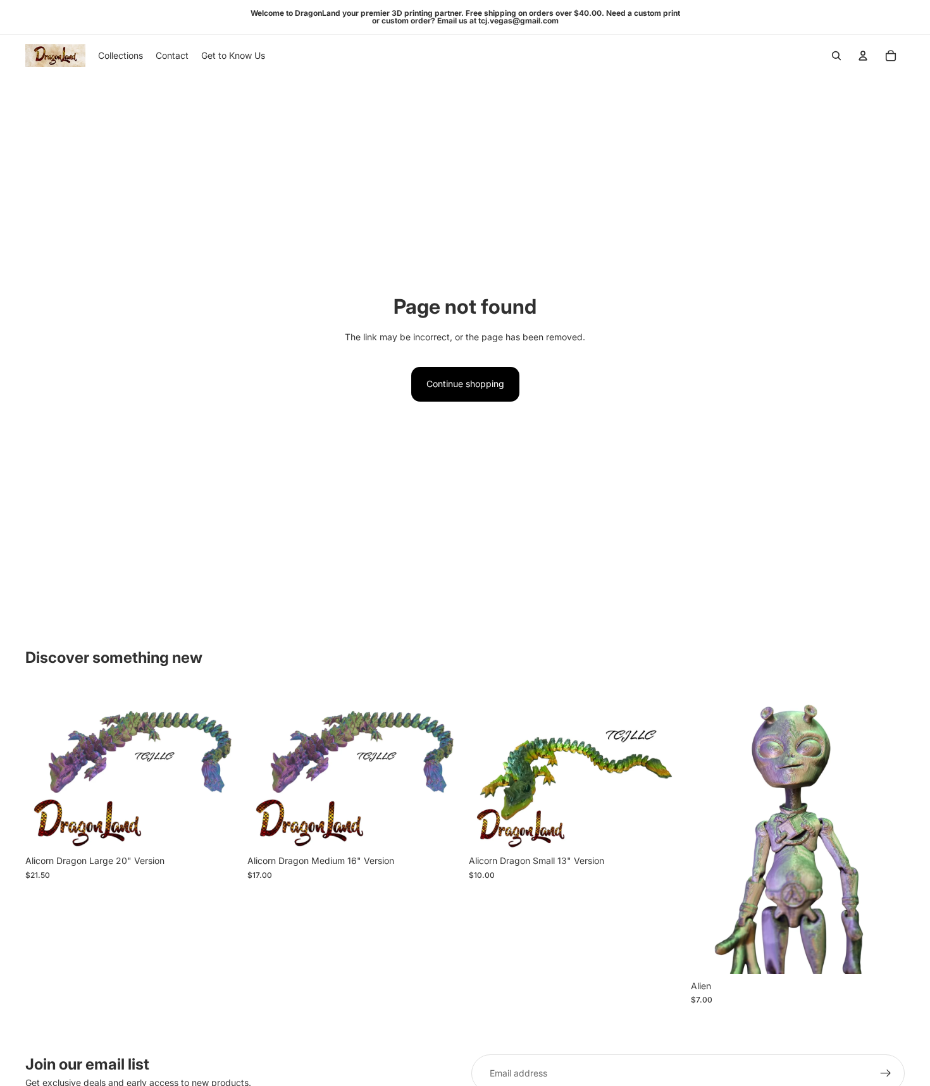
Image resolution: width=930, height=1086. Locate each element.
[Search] (836, 56)
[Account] (863, 56)
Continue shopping (465, 383)
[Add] (220, 829)
